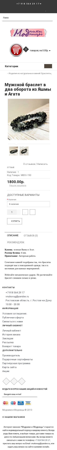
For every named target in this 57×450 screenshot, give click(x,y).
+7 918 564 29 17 (15, 292)
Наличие (12, 199)
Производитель (11, 355)
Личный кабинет (11, 330)
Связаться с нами (12, 321)
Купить (15, 221)
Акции (5, 371)
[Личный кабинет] (41, 10)
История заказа (11, 334)
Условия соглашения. (14, 313)
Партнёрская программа (16, 363)
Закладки (7, 338)
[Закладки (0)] (45, 10)
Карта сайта (9, 367)
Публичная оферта (13, 317)
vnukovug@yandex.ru (17, 296)
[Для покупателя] (53, 10)
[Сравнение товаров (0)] (49, 10)
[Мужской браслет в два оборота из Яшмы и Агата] (28, 119)
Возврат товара (11, 346)
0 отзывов (28, 164)
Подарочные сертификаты (17, 359)
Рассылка (8, 342)
